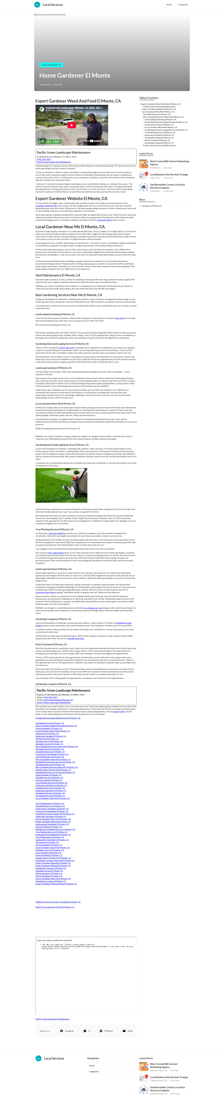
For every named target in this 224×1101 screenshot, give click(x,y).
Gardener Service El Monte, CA (49, 741)
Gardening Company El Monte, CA (51, 868)
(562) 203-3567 (44, 159)
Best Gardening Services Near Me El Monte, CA (57, 746)
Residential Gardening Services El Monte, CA (55, 762)
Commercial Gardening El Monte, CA (52, 754)
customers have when (45, 592)
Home (169, 4)
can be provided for (57, 533)
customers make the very (47, 205)
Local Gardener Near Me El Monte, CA (53, 731)
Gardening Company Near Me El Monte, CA (55, 814)
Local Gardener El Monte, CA (48, 852)
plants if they (119, 711)
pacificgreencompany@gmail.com (58, 700)
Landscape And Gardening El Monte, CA (53, 834)
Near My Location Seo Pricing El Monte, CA (55, 907)
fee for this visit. (67, 347)
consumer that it (104, 220)
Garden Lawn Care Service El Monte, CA (53, 769)
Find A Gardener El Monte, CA (49, 826)
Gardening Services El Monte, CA (50, 751)
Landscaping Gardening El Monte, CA (52, 824)
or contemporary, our (93, 608)
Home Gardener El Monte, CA (49, 728)
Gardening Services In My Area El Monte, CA (55, 772)
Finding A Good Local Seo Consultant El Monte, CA (58, 902)
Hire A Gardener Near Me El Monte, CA (53, 759)
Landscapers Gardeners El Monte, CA (52, 808)
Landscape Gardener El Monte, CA (51, 736)
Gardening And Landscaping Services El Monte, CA (58, 718)
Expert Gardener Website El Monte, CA (53, 821)
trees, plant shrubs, (56, 552)
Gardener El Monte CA (51, 65)
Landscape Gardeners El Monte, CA (51, 785)
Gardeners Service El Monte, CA (50, 850)
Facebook (69, 1031)
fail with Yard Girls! (75, 638)
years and (119, 318)
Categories (183, 4)
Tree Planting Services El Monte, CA (51, 782)
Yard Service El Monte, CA (47, 733)
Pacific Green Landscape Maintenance (54, 162)
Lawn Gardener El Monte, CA (48, 775)
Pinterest (109, 1031)
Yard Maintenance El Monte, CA (50, 757)
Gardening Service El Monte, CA (50, 723)
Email (130, 1031)
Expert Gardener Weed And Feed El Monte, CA (56, 725)
